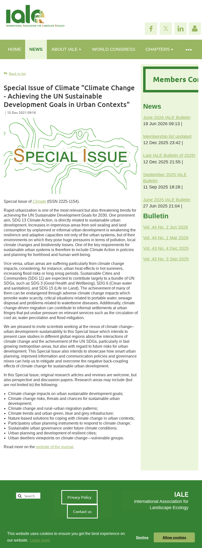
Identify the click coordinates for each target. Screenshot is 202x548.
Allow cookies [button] (174, 537)
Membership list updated (167, 136)
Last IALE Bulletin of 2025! (169, 155)
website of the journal (54, 447)
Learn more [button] (40, 540)
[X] (166, 28)
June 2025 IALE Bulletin (166, 199)
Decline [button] (142, 537)
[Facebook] (151, 28)
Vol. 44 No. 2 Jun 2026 (165, 227)
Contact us (82, 511)
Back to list (17, 74)
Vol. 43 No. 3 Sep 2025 (166, 259)
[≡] (188, 49)
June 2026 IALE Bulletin (166, 117)
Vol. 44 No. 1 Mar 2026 (165, 237)
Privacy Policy (79, 497)
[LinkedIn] (180, 28)
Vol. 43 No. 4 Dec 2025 (166, 248)
